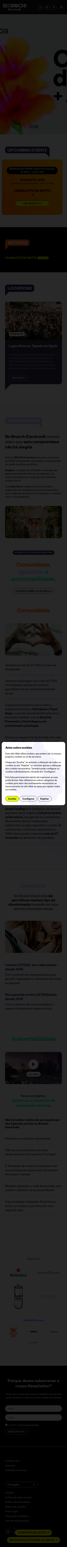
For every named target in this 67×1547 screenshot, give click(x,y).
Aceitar (12, 798)
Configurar (28, 798)
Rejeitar (44, 798)
